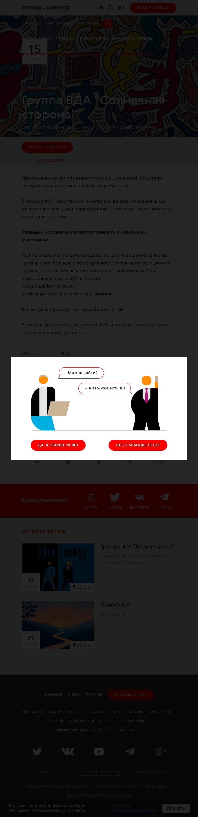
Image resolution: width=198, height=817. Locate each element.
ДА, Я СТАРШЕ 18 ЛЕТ (58, 445)
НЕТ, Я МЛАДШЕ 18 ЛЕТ (138, 445)
